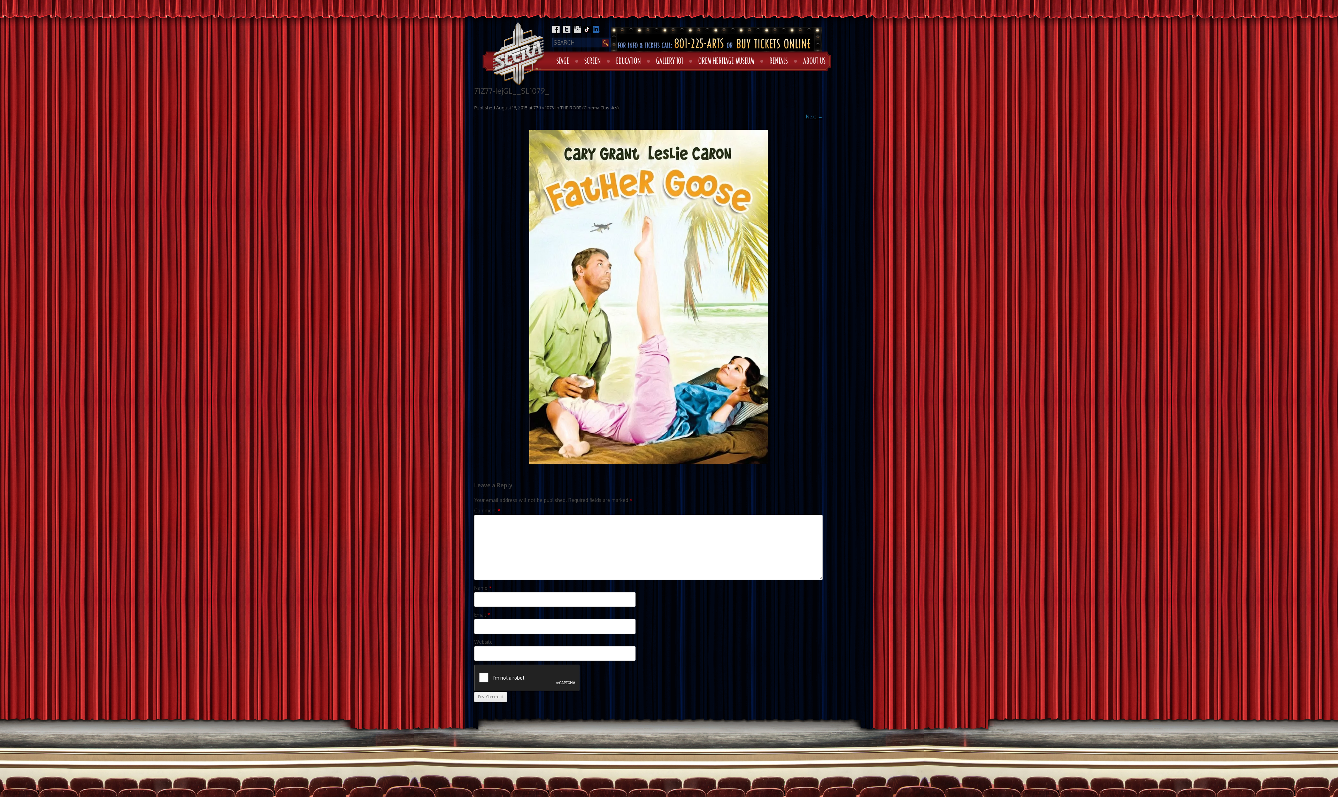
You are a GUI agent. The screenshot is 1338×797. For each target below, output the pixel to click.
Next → (814, 116)
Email (482, 615)
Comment (487, 510)
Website (483, 642)
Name (483, 588)
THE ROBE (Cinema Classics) (589, 107)
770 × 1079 (543, 107)
